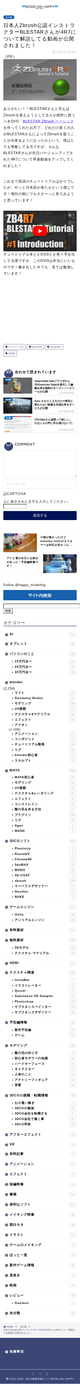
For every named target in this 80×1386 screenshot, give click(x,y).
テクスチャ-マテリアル (45, 953)
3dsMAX (44, 864)
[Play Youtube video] (40, 231)
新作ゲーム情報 (42, 1265)
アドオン (21, 725)
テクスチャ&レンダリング (44, 793)
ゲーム (44, 1035)
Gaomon (44, 1303)
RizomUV (44, 854)
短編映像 (42, 1184)
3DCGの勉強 (44, 1108)
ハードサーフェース (44, 1063)
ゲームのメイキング (41, 1245)
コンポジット (44, 739)
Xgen (44, 825)
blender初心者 (44, 755)
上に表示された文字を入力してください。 (37, 501)
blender (16, 682)
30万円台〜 (44, 672)
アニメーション (44, 733)
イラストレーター (44, 985)
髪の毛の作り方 (44, 1053)
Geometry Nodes (44, 698)
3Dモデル (45, 947)
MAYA (42, 770)
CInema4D (44, 859)
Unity (44, 914)
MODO (44, 870)
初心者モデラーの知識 (44, 1058)
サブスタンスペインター (45, 1006)
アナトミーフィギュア (44, 1079)
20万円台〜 (44, 666)
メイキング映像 (42, 1214)
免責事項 (17, 1351)
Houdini (44, 891)
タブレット (42, 643)
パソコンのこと (42, 654)
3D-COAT (44, 875)
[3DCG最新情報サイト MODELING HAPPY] (40, 7)
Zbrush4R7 (55, 347)
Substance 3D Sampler (44, 996)
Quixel (44, 990)
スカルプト (44, 760)
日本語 (11, 353)
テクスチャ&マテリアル (45, 714)
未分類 (9, 17)
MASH (44, 831)
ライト (44, 692)
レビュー (42, 1295)
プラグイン (45, 814)
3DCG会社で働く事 (44, 1119)
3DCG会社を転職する (44, 1113)
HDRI (42, 963)
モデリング (45, 703)
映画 (42, 1285)
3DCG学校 (44, 1124)
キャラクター (44, 1069)
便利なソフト (42, 1204)
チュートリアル (16, 347)
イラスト (42, 1234)
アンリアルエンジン (45, 920)
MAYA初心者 (44, 777)
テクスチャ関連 (42, 972)
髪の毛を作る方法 (44, 809)
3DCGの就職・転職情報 (42, 1095)
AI (42, 634)
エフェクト (44, 719)
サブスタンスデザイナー (44, 1012)
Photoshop (45, 1001)
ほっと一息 (41, 1255)
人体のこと (44, 1074)
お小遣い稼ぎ (44, 1103)
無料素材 (42, 940)
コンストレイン (44, 804)
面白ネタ (42, 1224)
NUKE (44, 896)
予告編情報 (42, 1022)
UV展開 (44, 708)
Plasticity (44, 848)
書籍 (42, 1194)
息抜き (41, 1275)
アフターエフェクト (42, 1134)
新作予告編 (44, 1030)
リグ (44, 749)
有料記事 (41, 1154)
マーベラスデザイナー (44, 886)
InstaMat (44, 980)
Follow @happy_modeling (24, 585)
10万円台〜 (44, 661)
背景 (44, 1085)
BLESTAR (36, 347)
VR (42, 1144)
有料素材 (42, 930)
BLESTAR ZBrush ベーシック (48, 121)
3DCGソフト (42, 841)
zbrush (45, 880)
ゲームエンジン (42, 907)
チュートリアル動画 (45, 744)
